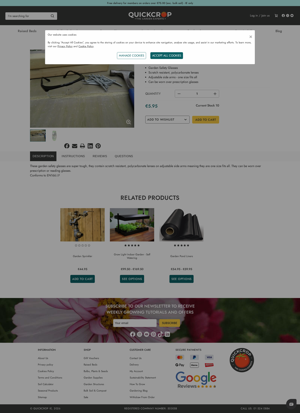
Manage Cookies (131, 55)
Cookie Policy (85, 46)
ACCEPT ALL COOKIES (166, 55)
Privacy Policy (65, 46)
